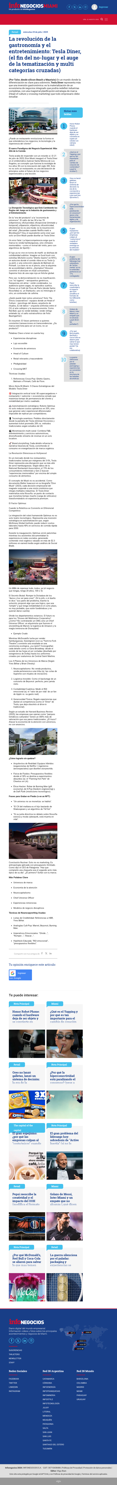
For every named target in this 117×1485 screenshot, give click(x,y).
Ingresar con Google (17, 975)
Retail (15, 31)
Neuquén (47, 1420)
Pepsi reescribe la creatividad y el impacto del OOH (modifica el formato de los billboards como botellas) (75, 292)
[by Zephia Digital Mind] (58, 1481)
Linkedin (13, 1387)
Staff (12, 1362)
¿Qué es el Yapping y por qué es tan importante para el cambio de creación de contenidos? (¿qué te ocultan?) (75, 161)
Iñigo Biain (61, 1471)
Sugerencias (15, 1350)
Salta (45, 1428)
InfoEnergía (49, 1387)
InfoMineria (49, 1395)
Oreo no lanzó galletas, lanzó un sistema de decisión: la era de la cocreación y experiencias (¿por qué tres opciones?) (75, 187)
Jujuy (46, 1407)
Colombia (82, 1383)
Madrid (80, 1387)
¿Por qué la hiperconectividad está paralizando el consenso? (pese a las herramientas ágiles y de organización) (76, 213)
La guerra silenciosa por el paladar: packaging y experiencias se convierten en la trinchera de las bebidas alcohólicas (75, 368)
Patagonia (48, 1424)
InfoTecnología (51, 1403)
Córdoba (47, 1383)
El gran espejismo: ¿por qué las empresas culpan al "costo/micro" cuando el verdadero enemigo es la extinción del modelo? (75, 239)
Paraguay (82, 1395)
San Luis (47, 1436)
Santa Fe (47, 1440)
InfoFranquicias (51, 1391)
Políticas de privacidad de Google (66, 1474)
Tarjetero (14, 1354)
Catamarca (48, 1379)
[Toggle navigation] (106, 19)
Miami (54, 1003)
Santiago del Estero (53, 1444)
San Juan (47, 1432)
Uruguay (81, 1399)
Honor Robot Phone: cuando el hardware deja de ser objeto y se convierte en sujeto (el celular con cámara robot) (75, 134)
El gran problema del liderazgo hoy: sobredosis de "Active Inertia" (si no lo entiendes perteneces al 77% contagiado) (75, 266)
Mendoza (47, 1416)
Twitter (13, 1383)
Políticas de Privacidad (72, 1468)
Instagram (14, 1391)
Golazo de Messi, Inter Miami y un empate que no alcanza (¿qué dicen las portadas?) (74, 316)
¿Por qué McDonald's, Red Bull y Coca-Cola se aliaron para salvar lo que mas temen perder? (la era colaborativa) (75, 340)
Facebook (14, 1379)
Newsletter (15, 1358)
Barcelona (82, 1379)
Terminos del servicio (90, 1474)
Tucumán (47, 1448)
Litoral (47, 1412)
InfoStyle (48, 1399)
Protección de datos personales (97, 1468)
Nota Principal (21, 1003)
